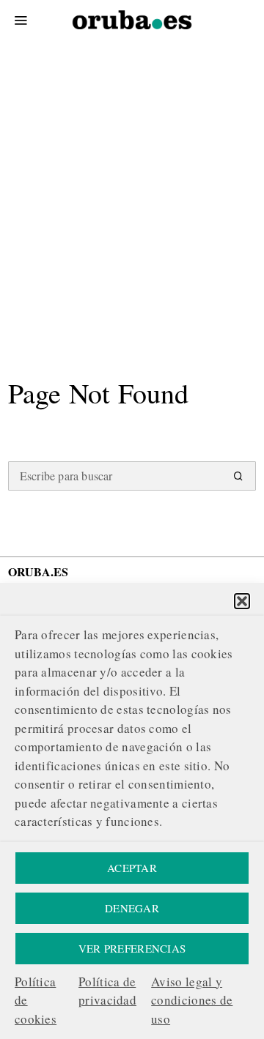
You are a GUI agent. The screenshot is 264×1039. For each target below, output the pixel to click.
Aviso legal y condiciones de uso (191, 1000)
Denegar (132, 908)
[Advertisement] (132, 176)
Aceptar (132, 867)
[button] (242, 601)
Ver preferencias (132, 948)
